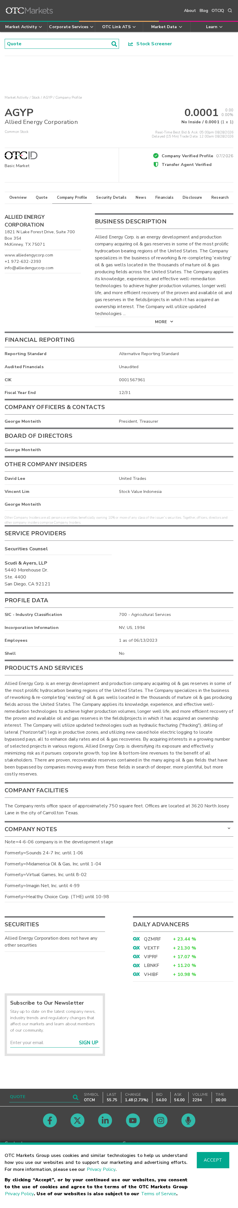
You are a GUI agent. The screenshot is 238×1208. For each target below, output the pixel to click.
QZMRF (152, 939)
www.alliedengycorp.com (29, 255)
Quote (42, 197)
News (141, 197)
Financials (164, 197)
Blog (204, 10)
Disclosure (192, 197)
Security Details (111, 197)
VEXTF (151, 948)
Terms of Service (158, 1194)
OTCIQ (218, 10)
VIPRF (151, 957)
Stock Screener (152, 44)
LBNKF (151, 965)
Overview (18, 197)
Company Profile (72, 197)
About (190, 10)
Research (220, 197)
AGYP (48, 97)
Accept (213, 1160)
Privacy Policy (101, 1169)
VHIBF (151, 974)
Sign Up (88, 1042)
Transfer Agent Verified (186, 164)
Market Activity (16, 97)
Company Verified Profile (197, 155)
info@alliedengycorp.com (29, 268)
